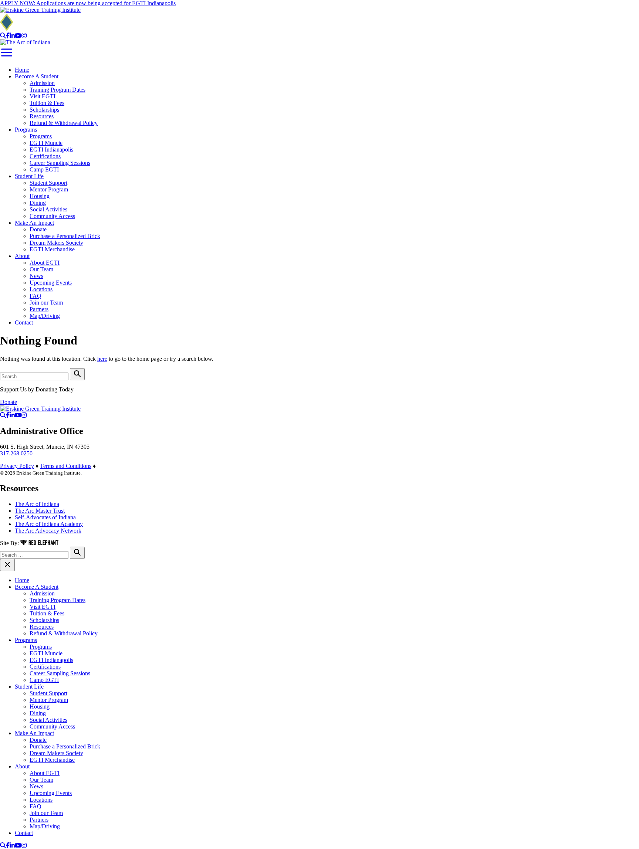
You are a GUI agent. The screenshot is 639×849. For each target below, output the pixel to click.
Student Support (48, 183)
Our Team (41, 269)
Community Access (52, 216)
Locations (41, 289)
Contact (24, 322)
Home (22, 70)
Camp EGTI (44, 169)
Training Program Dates (57, 89)
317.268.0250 (16, 453)
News (36, 276)
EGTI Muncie (46, 143)
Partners (39, 309)
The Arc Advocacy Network (48, 530)
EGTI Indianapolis (51, 149)
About (22, 256)
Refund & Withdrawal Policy (64, 123)
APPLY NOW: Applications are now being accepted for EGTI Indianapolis (88, 3)
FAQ (35, 296)
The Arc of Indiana (37, 504)
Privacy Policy (17, 466)
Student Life (29, 176)
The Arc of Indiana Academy (49, 524)
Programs (26, 129)
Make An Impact (34, 223)
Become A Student (36, 76)
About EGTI (45, 262)
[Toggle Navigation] (6, 57)
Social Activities (48, 209)
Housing (40, 196)
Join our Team (46, 302)
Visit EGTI (42, 96)
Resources (42, 116)
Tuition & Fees (47, 103)
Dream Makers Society (56, 243)
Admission (42, 83)
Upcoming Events (51, 282)
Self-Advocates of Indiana (45, 517)
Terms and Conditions (65, 466)
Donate (38, 229)
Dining (38, 203)
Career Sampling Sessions (60, 163)
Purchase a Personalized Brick (65, 236)
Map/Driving (45, 316)
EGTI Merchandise (52, 249)
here (102, 359)
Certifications (45, 156)
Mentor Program (49, 189)
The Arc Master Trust (40, 510)
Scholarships (44, 109)
